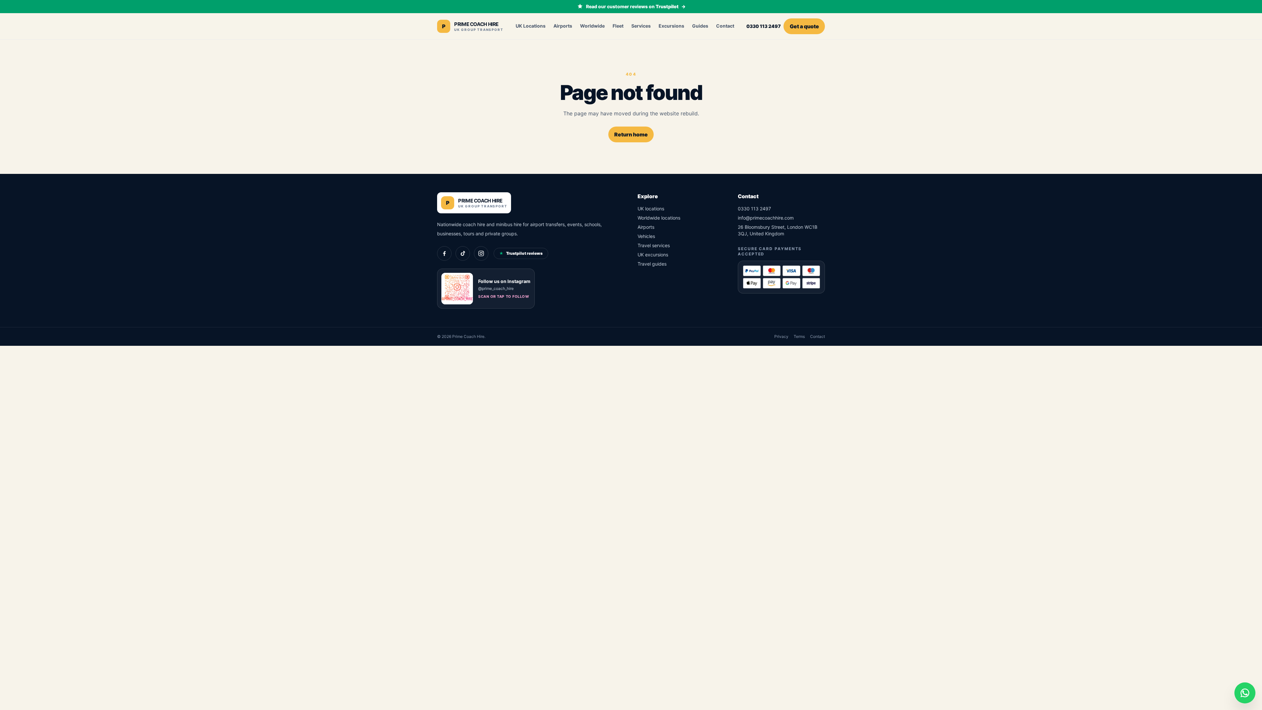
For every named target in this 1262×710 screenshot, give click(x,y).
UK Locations (531, 26)
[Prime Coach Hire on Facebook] (444, 253)
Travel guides (652, 264)
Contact (725, 26)
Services (641, 26)
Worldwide (592, 26)
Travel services (654, 245)
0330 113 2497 (763, 26)
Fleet (618, 26)
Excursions (671, 26)
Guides (700, 26)
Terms (799, 336)
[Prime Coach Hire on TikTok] (463, 253)
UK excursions (653, 254)
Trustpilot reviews (521, 253)
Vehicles (646, 236)
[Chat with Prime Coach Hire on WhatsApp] (1244, 692)
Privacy (781, 336)
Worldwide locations (659, 218)
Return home (631, 134)
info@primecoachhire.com (766, 218)
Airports (562, 26)
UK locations (651, 208)
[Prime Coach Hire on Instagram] (481, 253)
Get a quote (804, 26)
